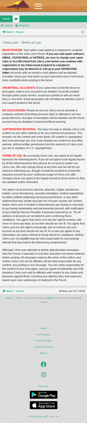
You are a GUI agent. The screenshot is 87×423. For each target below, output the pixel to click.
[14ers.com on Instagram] (43, 375)
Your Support (43, 334)
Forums (16, 19)
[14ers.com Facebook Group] (43, 365)
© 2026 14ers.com (38, 416)
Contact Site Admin (43, 347)
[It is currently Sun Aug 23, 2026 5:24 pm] (82, 32)
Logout (8, 25)
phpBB (49, 298)
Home (6, 18)
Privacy (43, 353)
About (43, 328)
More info (43, 386)
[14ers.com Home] (15, 5)
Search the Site (43, 340)
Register (24, 25)
